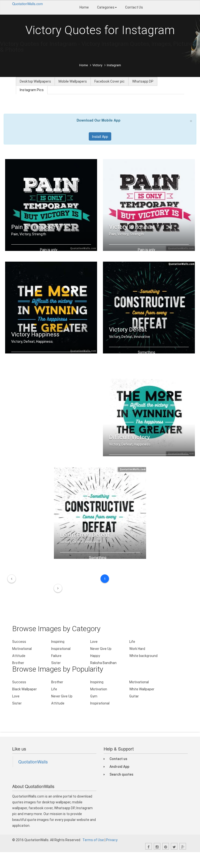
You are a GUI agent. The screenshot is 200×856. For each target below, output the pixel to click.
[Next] (58, 588)
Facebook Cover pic (109, 81)
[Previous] (11, 578)
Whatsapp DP (142, 81)
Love (94, 642)
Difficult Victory (129, 437)
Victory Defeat (128, 329)
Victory (97, 65)
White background (143, 656)
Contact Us (134, 7)
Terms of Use (93, 840)
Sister (56, 663)
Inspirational (60, 649)
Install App (100, 136)
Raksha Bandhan (103, 663)
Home (84, 7)
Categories (105, 7)
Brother (18, 663)
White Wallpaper (141, 689)
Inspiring (57, 642)
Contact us (118, 759)
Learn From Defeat (85, 535)
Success (19, 642)
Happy (95, 656)
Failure (56, 656)
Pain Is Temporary (35, 227)
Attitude (18, 656)
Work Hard (137, 649)
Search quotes (121, 774)
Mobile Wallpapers (73, 81)
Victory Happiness (35, 334)
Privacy (112, 840)
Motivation (98, 689)
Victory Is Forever (132, 227)
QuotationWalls (33, 762)
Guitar (134, 696)
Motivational (22, 649)
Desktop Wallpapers (35, 81)
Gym (93, 696)
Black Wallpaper (24, 689)
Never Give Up (100, 649)
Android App (119, 767)
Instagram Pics (32, 90)
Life (132, 642)
